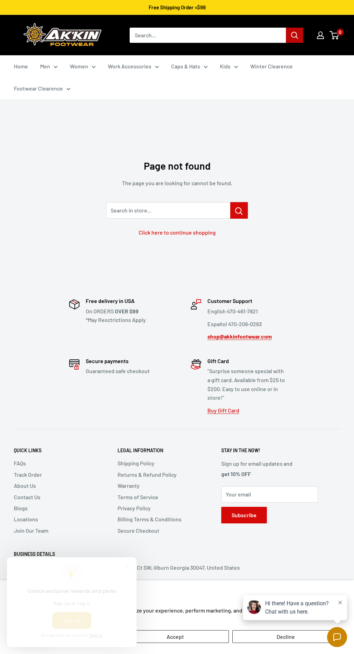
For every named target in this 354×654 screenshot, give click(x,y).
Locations (26, 519)
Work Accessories (129, 66)
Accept (175, 636)
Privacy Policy (134, 508)
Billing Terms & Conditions (149, 519)
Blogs (21, 508)
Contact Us (27, 497)
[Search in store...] (239, 210)
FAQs (20, 463)
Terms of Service (138, 497)
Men (45, 66)
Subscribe (244, 515)
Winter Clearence (271, 66)
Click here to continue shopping (177, 232)
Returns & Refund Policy (147, 474)
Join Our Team (31, 530)
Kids (225, 66)
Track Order (28, 474)
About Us (25, 485)
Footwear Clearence (38, 88)
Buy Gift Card (223, 410)
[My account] (320, 35)
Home (21, 66)
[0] (334, 35)
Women (79, 66)
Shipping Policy (136, 463)
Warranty (129, 485)
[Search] (294, 35)
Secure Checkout (138, 530)
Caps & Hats (185, 66)
